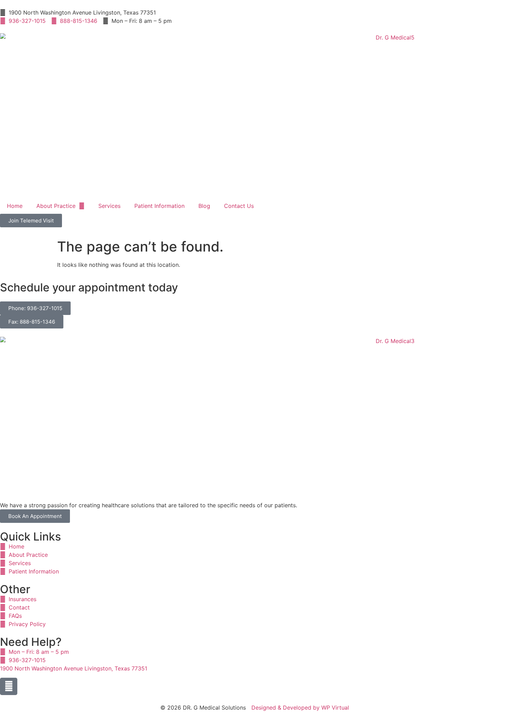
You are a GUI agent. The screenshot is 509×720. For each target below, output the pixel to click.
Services (109, 205)
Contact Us (239, 205)
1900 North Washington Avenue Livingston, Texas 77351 (73, 668)
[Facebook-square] (8, 686)
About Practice (55, 205)
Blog (204, 205)
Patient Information (159, 205)
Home (15, 205)
